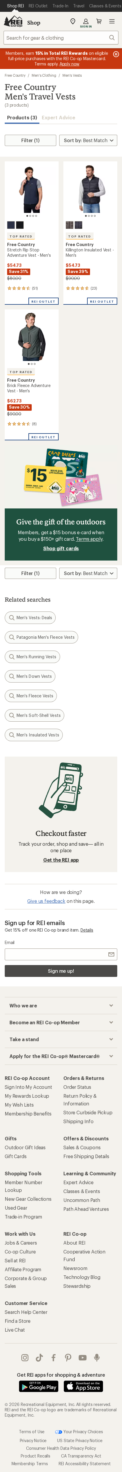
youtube (83, 1357)
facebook (54, 1357)
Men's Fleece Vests (35, 695)
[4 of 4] (36, 216)
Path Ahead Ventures (86, 1209)
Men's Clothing (44, 75)
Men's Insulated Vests (38, 734)
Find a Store (17, 1321)
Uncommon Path (81, 1200)
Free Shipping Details (86, 1156)
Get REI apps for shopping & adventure (61, 1375)
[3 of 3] (34, 364)
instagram (25, 1357)
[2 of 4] (30, 216)
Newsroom (75, 1268)
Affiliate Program (23, 1269)
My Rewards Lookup (27, 1096)
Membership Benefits (28, 1113)
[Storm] (11, 225)
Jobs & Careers (21, 1242)
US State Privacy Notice (79, 1440)
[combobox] (61, 37)
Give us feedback (46, 901)
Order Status (77, 1087)
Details (87, 929)
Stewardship (77, 1286)
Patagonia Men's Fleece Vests (46, 637)
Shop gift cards (61, 548)
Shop (33, 22)
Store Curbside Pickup (88, 1112)
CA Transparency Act (81, 1455)
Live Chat (15, 1330)
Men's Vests (72, 75)
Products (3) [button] (22, 117)
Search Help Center (26, 1312)
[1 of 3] (28, 364)
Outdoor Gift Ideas (25, 1147)
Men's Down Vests (34, 676)
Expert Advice (58, 117)
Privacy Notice (33, 1440)
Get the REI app (61, 860)
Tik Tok (39, 1357)
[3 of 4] (33, 216)
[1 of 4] (27, 216)
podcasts (97, 1357)
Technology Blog (81, 1277)
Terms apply (89, 539)
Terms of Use (31, 1431)
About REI (74, 1242)
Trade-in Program (23, 1216)
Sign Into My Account (28, 1087)
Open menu (112, 21)
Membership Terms (30, 1463)
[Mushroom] (69, 225)
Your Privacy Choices (82, 1431)
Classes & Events (81, 1191)
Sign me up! (61, 971)
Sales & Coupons (82, 1147)
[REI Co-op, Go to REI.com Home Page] (13, 21)
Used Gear (16, 1208)
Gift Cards (15, 1156)
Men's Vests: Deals (34, 617)
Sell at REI (15, 1260)
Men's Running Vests (37, 656)
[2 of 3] (31, 364)
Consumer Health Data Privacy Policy (61, 1447)
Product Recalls (35, 1455)
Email (10, 942)
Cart (99, 21)
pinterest (68, 1357)
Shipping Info (78, 1121)
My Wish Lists (19, 1104)
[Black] (20, 225)
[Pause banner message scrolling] (115, 54)
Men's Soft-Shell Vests (39, 715)
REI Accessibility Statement (85, 1463)
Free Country (15, 75)
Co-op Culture (20, 1251)
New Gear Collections (28, 1199)
